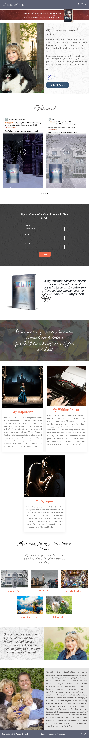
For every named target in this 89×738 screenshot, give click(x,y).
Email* (28, 243)
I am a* (28, 225)
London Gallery (44, 590)
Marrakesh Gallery (74, 591)
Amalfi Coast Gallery (30, 617)
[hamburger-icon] (69, 4)
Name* (28, 234)
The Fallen (29, 343)
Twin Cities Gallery (15, 591)
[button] (23, 152)
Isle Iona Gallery (59, 617)
